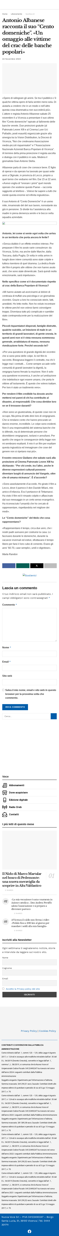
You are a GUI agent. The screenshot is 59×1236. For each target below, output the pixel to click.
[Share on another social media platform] (50, 565)
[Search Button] (55, 4)
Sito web (7, 676)
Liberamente (16, 14)
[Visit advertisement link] (29, 225)
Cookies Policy (47, 1030)
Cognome (7, 968)
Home (4, 14)
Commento (9, 604)
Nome (6, 647)
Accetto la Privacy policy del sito (23, 989)
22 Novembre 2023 (11, 59)
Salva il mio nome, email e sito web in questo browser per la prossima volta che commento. (30, 694)
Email (6, 661)
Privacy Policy (29, 1030)
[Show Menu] (3, 4)
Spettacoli (30, 14)
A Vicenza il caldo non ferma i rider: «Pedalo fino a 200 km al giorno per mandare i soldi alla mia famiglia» (30, 923)
